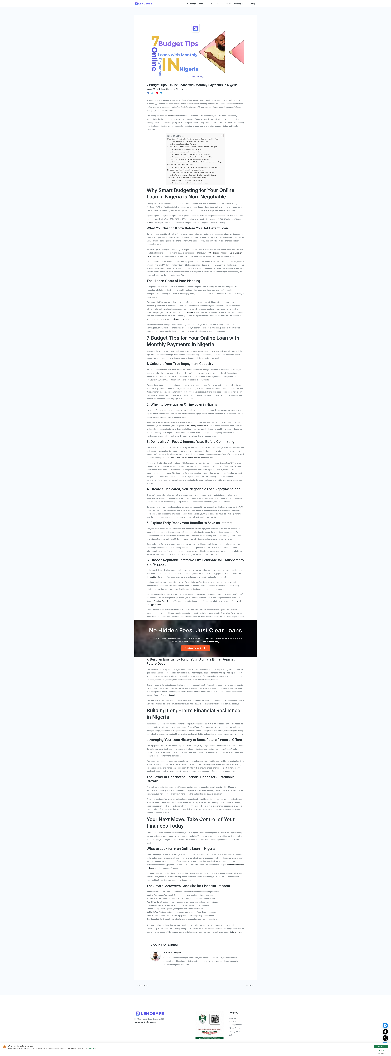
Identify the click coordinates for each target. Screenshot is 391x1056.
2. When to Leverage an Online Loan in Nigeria (187, 152)
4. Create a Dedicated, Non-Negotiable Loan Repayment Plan (192, 157)
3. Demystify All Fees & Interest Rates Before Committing (191, 154)
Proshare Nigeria (167, 695)
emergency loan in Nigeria (197, 426)
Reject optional (381, 1053)
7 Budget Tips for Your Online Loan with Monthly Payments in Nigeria (192, 147)
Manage (381, 1050)
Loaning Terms (235, 1031)
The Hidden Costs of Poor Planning (184, 144)
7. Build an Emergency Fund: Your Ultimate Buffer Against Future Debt (195, 167)
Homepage (191, 3)
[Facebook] (148, 93)
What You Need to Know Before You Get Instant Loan (190, 142)
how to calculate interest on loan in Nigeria (188, 458)
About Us (214, 3)
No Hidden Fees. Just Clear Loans (180, 165)
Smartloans (171, 116)
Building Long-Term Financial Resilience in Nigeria (186, 170)
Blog (253, 3)
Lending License (241, 3)
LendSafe (203, 3)
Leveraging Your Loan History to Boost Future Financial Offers (193, 172)
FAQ (230, 1035)
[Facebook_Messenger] (385, 1025)
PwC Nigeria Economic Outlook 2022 (183, 312)
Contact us (226, 3)
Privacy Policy (234, 1028)
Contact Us (233, 1021)
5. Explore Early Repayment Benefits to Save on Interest (190, 159)
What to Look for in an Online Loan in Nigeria (187, 180)
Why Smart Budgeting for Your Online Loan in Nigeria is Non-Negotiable (193, 139)
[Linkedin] (161, 93)
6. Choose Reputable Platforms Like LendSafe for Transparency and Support (197, 162)
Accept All (381, 1046)
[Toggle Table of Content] (221, 135)
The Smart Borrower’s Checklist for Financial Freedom (190, 183)
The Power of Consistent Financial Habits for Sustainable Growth (194, 175)
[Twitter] (152, 93)
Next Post (251, 986)
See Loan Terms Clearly (195, 648)
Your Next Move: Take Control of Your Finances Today (187, 178)
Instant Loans (166, 89)
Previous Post (141, 986)
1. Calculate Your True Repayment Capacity (186, 149)
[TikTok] (385, 1031)
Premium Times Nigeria (163, 601)
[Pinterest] (157, 93)
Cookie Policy (91, 1048)
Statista (150, 222)
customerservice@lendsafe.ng (145, 1022)
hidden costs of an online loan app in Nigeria (171, 319)
